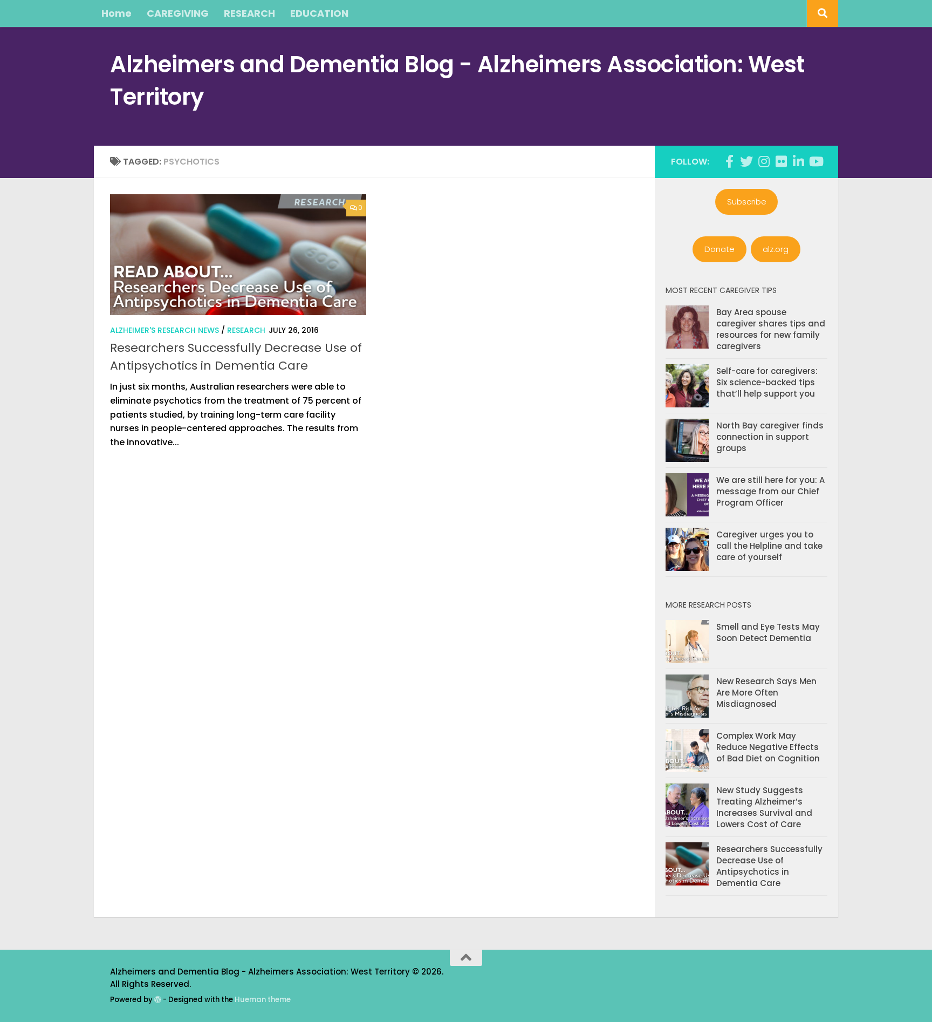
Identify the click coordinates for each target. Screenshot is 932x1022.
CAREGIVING (178, 13)
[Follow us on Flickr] (781, 161)
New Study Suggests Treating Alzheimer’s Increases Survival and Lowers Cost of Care (764, 807)
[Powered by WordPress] (157, 999)
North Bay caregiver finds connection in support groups (770, 437)
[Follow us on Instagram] (763, 161)
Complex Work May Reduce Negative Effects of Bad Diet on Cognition (768, 747)
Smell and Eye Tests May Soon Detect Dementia (768, 632)
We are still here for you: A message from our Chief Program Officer (770, 491)
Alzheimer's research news (164, 330)
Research (246, 330)
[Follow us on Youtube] (815, 161)
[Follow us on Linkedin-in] (798, 161)
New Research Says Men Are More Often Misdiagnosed (766, 693)
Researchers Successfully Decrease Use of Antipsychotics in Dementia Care (769, 866)
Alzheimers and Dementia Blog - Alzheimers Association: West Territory (457, 81)
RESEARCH (249, 13)
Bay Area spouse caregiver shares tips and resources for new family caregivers (770, 329)
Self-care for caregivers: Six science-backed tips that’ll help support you (767, 382)
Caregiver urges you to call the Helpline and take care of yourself (769, 546)
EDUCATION (319, 13)
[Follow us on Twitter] (746, 161)
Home (116, 13)
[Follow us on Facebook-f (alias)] (729, 161)
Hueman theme (263, 999)
